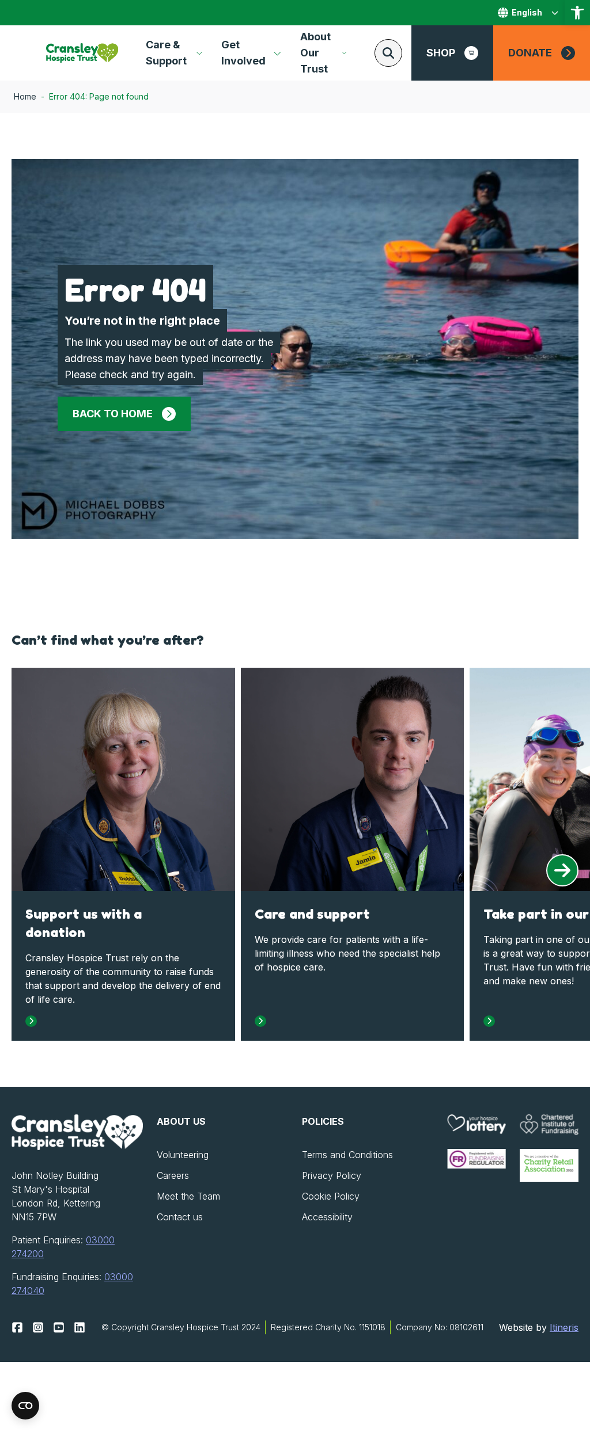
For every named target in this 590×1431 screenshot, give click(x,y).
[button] (577, 12)
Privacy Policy (331, 1175)
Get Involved (243, 53)
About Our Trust (315, 53)
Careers (173, 1175)
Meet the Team (188, 1196)
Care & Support (166, 53)
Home (25, 96)
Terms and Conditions (347, 1154)
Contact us (180, 1217)
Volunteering (183, 1154)
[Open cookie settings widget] (25, 1405)
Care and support (312, 913)
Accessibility (327, 1217)
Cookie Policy (331, 1196)
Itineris (564, 1327)
